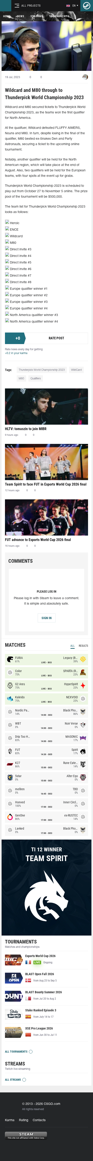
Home (7, 16)
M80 (21, 378)
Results (83, 645)
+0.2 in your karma (16, 353)
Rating (23, 1120)
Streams (36, 16)
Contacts (39, 1120)
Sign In (47, 618)
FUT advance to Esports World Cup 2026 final (38, 540)
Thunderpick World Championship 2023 (42, 370)
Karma (9, 1120)
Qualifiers (35, 378)
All (72, 645)
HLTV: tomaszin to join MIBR (25, 429)
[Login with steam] (86, 5)
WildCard (76, 370)
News (20, 16)
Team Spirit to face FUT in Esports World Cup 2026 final (45, 484)
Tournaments (59, 16)
